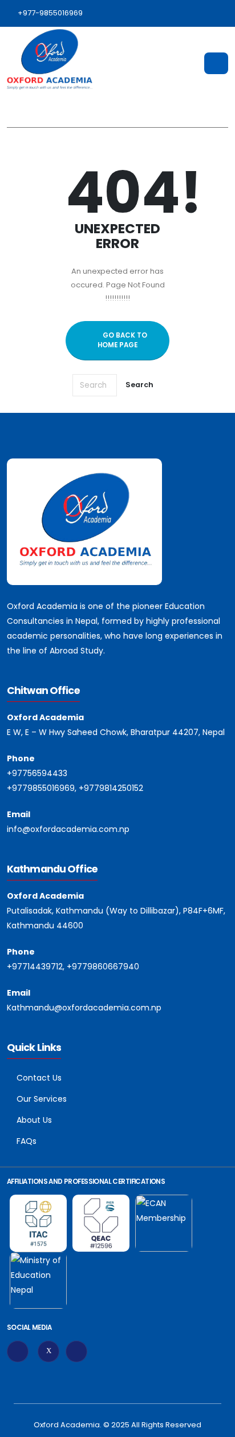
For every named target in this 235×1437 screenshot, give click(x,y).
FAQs (27, 1141)
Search (139, 384)
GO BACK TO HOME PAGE (122, 340)
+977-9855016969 (50, 12)
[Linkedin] (76, 1351)
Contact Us (39, 1077)
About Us (34, 1120)
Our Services (42, 1099)
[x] (48, 1351)
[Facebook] (18, 1351)
